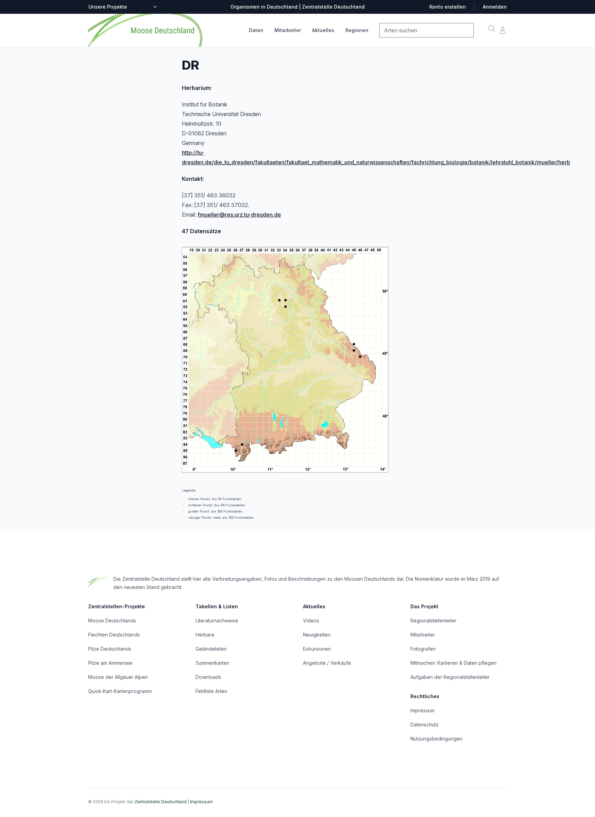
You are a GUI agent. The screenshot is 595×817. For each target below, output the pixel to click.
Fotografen (423, 649)
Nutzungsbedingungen (436, 739)
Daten (256, 30)
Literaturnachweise (217, 620)
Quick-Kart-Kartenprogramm (120, 691)
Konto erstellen (447, 7)
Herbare (205, 635)
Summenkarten (212, 663)
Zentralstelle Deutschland (161, 801)
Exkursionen (317, 649)
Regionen (356, 30)
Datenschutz (424, 724)
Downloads (208, 677)
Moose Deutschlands (112, 620)
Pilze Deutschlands (109, 649)
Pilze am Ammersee (110, 663)
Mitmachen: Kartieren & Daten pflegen (453, 663)
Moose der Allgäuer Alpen (118, 677)
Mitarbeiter (287, 30)
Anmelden (495, 7)
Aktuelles (323, 30)
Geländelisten (211, 649)
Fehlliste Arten (211, 691)
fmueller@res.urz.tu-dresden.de (239, 214)
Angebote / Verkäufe (327, 663)
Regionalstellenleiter (433, 620)
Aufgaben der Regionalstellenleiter (450, 677)
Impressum (422, 710)
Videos (311, 620)
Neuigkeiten (317, 635)
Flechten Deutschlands (114, 635)
